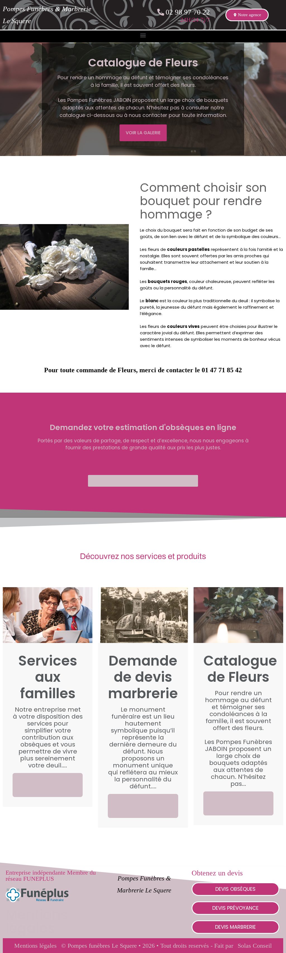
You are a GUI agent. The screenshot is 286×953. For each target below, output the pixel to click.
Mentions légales (37, 921)
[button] (143, 35)
